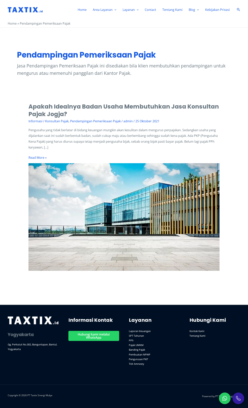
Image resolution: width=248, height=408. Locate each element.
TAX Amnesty (136, 364)
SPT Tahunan (136, 335)
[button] (114, 9)
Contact (150, 10)
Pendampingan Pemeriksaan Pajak (95, 121)
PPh (131, 340)
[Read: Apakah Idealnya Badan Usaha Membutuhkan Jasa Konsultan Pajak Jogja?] (124, 217)
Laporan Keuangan (140, 331)
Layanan (129, 10)
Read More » (37, 158)
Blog (192, 10)
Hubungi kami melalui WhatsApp (94, 336)
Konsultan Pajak (57, 121)
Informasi (35, 121)
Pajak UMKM (136, 345)
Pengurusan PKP (138, 359)
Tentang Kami (172, 10)
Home (82, 10)
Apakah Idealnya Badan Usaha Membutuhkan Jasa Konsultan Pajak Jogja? (123, 110)
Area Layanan (103, 10)
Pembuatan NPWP (139, 354)
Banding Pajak (137, 349)
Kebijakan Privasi (217, 10)
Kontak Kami (196, 331)
